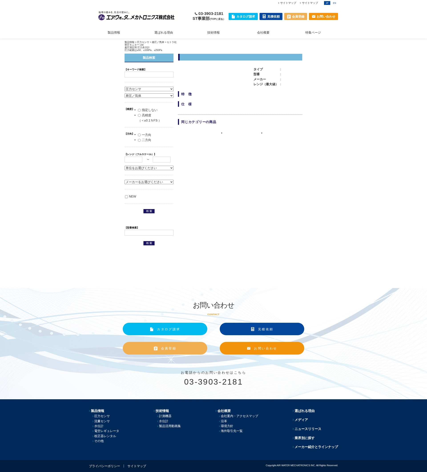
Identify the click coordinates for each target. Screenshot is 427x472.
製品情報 (114, 32)
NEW (132, 196)
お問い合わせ (265, 348)
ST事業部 (209, 18)
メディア (301, 420)
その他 (99, 441)
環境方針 (227, 426)
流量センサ (102, 421)
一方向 (146, 135)
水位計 (99, 426)
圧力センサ (143, 42)
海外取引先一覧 (232, 431)
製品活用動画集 (170, 426)
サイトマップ (288, 2)
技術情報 (213, 32)
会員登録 (168, 348)
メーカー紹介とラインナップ (316, 447)
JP (327, 3)
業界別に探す (305, 438)
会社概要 (263, 32)
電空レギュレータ (106, 431)
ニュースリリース (308, 429)
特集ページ (313, 32)
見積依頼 (265, 329)
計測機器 (165, 416)
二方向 (146, 140)
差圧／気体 (158, 42)
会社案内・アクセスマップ (239, 416)
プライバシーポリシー (104, 466)
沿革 (224, 421)
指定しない (149, 110)
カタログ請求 (168, 329)
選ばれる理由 (163, 32)
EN (334, 3)
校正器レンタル (105, 436)
